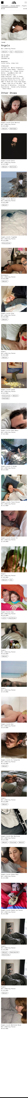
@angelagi (4, 61)
